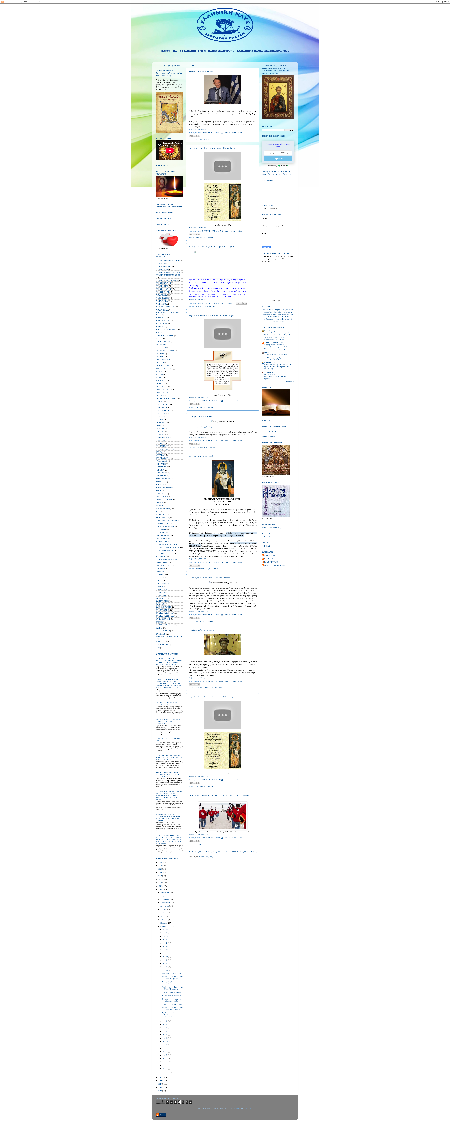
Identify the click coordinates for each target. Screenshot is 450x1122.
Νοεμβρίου (164, 896)
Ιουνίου (163, 913)
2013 (160, 1091)
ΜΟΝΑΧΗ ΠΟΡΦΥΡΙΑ (164, 500)
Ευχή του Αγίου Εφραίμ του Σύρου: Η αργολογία (212, 148)
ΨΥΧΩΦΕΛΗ (208, 237)
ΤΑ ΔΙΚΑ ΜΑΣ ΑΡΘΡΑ (164, 613)
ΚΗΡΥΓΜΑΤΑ (161, 467)
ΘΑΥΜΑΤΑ (160, 434)
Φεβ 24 (165, 943)
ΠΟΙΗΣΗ (159, 580)
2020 (160, 882)
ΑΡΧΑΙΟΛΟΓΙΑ (161, 324)
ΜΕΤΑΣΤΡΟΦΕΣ (162, 497)
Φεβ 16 (165, 970)
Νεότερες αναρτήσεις (200, 851)
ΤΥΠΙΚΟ (159, 628)
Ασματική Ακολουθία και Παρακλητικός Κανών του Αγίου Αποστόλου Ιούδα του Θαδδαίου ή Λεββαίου (168, 817)
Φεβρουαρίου (165, 926)
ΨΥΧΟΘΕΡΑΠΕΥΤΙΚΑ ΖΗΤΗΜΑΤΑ (169, 637)
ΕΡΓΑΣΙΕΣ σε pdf (162, 416)
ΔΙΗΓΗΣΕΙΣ (200, 621)
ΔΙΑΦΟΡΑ (159, 371)
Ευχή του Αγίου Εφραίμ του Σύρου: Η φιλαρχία (211, 315)
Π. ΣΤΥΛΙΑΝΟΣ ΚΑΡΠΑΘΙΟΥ (167, 559)
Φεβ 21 (165, 953)
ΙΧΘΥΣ (267, 352)
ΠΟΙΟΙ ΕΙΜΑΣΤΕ (162, 583)
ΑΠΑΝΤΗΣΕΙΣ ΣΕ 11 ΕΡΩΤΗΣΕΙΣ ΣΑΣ (168, 739)
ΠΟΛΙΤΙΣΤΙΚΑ (161, 589)
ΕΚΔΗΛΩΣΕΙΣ (161, 386)
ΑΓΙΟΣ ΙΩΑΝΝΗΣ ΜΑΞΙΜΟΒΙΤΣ (168, 275)
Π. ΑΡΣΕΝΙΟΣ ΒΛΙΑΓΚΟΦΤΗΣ (167, 544)
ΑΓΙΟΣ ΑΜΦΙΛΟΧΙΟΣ (164, 266)
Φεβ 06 (165, 1051)
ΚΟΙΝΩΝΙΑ (160, 470)
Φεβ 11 (165, 1034)
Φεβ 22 (165, 950)
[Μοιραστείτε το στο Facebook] (196, 136)
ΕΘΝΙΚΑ (199, 844)
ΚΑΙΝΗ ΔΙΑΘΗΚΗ (268, 436)
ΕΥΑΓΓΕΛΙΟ (160, 422)
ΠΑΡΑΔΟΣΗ (160, 568)
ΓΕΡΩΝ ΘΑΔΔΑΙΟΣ (163, 359)
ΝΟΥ (157, 511)
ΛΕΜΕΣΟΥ (160, 485)
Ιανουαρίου (165, 1073)
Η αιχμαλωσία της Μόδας (201, 416)
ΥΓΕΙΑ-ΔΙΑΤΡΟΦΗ (163, 631)
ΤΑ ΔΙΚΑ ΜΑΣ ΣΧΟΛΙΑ (165, 616)
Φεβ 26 (165, 936)
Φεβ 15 (165, 1021)
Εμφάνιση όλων (289, 381)
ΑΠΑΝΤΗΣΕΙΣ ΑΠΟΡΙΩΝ (165, 307)
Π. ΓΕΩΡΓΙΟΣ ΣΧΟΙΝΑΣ (165, 553)
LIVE (158, 648)
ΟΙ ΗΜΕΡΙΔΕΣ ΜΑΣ (163, 523)
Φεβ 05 (165, 1055)
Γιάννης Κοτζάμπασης (208, 426)
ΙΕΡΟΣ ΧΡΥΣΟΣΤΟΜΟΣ (165, 449)
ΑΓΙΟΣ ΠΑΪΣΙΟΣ (162, 286)
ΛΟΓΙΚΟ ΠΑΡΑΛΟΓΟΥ (164, 488)
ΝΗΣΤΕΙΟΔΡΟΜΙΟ (163, 509)
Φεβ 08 (165, 1045)
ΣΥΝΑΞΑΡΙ (160, 598)
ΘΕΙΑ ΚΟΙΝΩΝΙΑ (162, 437)
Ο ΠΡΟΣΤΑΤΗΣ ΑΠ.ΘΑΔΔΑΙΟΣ (167, 520)
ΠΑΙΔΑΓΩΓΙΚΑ (161, 562)
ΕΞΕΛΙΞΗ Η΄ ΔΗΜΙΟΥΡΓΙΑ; (166, 398)
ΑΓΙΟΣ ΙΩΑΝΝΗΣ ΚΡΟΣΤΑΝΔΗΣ (168, 272)
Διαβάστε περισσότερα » (198, 129)
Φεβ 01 (165, 1068)
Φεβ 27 (165, 933)
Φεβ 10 (165, 1038)
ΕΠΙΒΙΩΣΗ (160, 401)
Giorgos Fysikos (269, 555)
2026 (160, 862)
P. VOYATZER (269, 559)
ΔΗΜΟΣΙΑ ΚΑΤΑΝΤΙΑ (164, 368)
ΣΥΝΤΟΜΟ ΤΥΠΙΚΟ (163, 607)
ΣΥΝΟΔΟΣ (160, 604)
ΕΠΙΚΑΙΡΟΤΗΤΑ (209, 306)
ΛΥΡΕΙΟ (159, 491)
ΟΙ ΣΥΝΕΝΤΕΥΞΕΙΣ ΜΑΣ (165, 526)
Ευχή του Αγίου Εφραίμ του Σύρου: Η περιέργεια (212, 696)
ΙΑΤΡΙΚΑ (159, 443)
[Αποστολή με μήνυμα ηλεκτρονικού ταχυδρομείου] (190, 136)
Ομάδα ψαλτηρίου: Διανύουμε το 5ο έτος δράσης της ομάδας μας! (169, 73)
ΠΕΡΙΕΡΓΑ (160, 577)
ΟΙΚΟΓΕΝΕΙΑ (161, 529)
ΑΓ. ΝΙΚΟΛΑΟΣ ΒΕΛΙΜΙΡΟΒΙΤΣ (168, 260)
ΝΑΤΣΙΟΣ (159, 505)
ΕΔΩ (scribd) (286, 174)
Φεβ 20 (165, 956)
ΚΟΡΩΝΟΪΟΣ (161, 473)
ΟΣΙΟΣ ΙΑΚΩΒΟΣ (162, 538)
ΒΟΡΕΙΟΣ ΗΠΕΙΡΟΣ (163, 342)
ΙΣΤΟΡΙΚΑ (160, 455)
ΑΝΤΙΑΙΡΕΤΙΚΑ (162, 301)
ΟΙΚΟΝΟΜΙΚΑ (161, 532)
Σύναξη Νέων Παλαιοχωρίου (278, 321)
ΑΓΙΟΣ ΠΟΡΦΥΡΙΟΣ (163, 289)
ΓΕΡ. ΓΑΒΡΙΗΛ (161, 348)
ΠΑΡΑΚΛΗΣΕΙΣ (162, 571)
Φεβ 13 (165, 1028)
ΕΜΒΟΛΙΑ (160, 395)
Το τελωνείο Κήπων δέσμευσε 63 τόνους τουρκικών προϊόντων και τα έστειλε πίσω (169, 721)
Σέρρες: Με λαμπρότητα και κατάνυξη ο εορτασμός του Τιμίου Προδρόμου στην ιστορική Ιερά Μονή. (277, 347)
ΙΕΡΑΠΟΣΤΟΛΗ (162, 446)
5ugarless (236, 1108)
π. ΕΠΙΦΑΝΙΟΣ (161, 556)
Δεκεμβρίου (165, 892)
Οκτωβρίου (164, 899)
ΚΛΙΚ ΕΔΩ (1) (267, 528)
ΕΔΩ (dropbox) (272, 174)
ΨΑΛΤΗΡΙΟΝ (160, 634)
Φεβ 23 (165, 946)
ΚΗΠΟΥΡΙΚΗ (161, 464)
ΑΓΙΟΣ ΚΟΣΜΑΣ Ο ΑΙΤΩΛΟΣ (167, 280)
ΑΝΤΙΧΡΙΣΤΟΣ (161, 304)
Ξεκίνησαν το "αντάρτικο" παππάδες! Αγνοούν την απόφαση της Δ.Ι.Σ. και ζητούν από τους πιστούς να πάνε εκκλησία (169, 661)
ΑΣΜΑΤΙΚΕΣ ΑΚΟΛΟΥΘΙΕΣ (166, 330)
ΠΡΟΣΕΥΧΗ (160, 592)
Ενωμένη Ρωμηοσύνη (272, 331)
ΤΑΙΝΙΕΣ (159, 622)
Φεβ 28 (165, 929)
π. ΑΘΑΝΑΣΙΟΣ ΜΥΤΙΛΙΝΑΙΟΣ (167, 541)
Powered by (272, 166)
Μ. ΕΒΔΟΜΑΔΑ (162, 494)
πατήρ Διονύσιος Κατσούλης (274, 565)
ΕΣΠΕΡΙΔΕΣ (160, 419)
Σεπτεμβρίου (165, 902)
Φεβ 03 (165, 1062)
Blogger (249, 1108)
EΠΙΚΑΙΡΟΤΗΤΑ (162, 645)
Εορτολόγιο (276, 300)
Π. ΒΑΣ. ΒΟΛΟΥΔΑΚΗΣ (165, 550)
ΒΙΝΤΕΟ (199, 306)
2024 (160, 869)
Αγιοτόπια (268, 372)
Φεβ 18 (165, 963)
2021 (160, 879)
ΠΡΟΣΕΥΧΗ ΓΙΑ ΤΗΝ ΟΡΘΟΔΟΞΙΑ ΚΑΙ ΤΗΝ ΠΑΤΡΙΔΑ (169, 205)
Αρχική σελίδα (220, 851)
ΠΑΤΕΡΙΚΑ (160, 574)
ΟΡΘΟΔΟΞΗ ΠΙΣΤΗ (163, 535)
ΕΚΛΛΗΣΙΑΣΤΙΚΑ (162, 392)
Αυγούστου (164, 906)
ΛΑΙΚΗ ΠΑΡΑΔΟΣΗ (163, 479)
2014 (160, 1087)
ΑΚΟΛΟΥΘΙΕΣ (161, 295)
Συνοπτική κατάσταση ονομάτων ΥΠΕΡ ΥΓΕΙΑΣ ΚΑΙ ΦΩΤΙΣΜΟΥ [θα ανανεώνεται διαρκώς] (169, 757)
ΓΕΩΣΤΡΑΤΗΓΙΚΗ (162, 365)
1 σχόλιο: (228, 303)
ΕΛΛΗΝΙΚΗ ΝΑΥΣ (271, 562)
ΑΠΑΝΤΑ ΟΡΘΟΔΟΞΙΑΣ (273, 343)
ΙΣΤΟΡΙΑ (159, 452)
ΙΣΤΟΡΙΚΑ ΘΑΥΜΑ (163, 458)
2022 (160, 876)
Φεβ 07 (165, 1048)
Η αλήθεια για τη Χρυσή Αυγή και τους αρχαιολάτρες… (168, 703)
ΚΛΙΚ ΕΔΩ (266, 420)
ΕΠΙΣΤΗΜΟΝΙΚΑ (162, 410)
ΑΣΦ (157, 333)
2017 (160, 1077)
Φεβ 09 (165, 1041)
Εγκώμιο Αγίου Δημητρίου (201, 630)
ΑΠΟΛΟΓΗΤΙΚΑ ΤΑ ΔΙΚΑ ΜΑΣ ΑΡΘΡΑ (167, 314)
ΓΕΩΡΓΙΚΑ (160, 362)
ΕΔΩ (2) (279, 528)
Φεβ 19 (165, 960)
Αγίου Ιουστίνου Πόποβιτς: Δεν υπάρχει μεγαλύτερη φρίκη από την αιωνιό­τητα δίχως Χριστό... (277, 357)
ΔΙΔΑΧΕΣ (159, 374)
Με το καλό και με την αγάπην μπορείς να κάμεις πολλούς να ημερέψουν (275, 376)
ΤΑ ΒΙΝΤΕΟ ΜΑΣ (162, 610)
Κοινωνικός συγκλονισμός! (201, 71)
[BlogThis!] (192, 136)
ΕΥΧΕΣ (158, 425)
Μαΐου (163, 916)
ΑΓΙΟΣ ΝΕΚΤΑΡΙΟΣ (163, 283)
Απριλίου (164, 919)
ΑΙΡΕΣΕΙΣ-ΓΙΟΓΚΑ (163, 292)
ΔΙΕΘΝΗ (159, 377)
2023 (160, 872)
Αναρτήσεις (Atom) (206, 856)
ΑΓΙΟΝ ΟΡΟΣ (161, 263)
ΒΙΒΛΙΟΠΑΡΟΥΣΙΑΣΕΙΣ (165, 336)
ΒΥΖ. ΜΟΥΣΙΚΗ (162, 345)
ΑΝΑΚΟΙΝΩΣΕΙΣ (202, 569)
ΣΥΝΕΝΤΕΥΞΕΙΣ (162, 601)
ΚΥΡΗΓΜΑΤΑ (161, 476)
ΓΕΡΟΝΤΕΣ (160, 354)
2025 (160, 865)
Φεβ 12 (165, 1031)
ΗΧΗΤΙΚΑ (199, 237)
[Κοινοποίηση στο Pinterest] (199, 136)
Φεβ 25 (165, 939)
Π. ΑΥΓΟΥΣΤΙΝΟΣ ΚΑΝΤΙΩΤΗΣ (168, 547)
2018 (160, 889)
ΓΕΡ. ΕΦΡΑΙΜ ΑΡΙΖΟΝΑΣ (165, 350)
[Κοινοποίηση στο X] (194, 136)
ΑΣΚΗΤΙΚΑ (160, 327)
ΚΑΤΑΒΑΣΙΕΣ (161, 461)
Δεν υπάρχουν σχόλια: (233, 132)
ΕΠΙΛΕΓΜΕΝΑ (161, 407)
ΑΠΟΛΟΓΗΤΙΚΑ (162, 310)
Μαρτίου (164, 923)
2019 (160, 886)
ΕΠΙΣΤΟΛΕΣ (160, 413)
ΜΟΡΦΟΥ (159, 503)
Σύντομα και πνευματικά (201, 455)
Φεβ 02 (165, 1065)
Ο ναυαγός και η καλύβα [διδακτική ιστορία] (210, 577)
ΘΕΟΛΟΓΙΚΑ (160, 440)
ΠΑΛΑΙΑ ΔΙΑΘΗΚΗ (163, 565)
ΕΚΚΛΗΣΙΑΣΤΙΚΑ (216, 688)
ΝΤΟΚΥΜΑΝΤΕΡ (162, 517)
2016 (160, 1080)
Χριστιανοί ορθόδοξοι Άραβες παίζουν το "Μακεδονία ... (170, 1015)
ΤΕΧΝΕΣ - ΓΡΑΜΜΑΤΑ (164, 625)
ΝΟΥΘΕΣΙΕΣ (160, 514)
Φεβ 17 (165, 967)
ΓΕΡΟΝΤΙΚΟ (160, 356)
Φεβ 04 (165, 1058)
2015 (160, 1084)
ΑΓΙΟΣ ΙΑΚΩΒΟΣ (162, 269)
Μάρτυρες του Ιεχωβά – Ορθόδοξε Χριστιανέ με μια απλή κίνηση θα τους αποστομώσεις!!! (168, 774)
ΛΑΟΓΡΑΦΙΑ (160, 482)
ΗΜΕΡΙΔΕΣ (160, 428)
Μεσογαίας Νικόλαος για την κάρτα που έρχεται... (213, 246)
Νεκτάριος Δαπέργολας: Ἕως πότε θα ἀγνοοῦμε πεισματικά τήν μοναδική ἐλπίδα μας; (278, 366)
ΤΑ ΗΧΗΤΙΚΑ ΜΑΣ (163, 619)
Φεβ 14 (165, 1024)
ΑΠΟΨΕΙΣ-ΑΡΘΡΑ (202, 139)
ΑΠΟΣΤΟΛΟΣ (161, 318)
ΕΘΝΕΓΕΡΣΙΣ (269, 362)
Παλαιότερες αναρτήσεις (243, 851)
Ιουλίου (163, 909)
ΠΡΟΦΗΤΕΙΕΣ (161, 595)
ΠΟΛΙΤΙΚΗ (160, 586)
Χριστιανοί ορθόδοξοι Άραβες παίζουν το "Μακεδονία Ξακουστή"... (221, 795)
